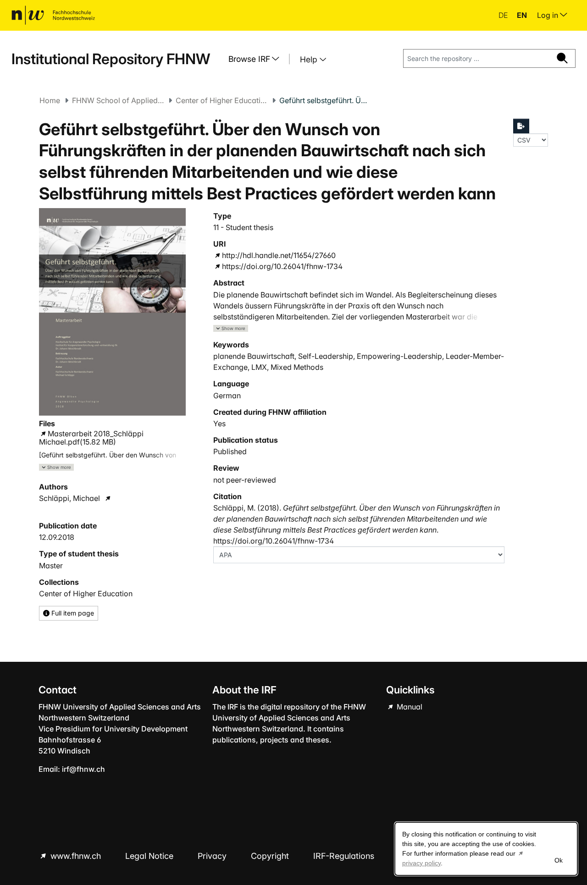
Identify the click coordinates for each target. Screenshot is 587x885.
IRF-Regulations (343, 856)
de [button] (503, 15)
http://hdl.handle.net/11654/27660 (279, 255)
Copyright (271, 856)
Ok (558, 860)
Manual (408, 706)
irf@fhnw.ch (83, 769)
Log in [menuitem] (548, 15)
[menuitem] (257, 59)
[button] (56, 467)
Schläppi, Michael (69, 498)
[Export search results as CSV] (521, 126)
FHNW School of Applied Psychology (118, 100)
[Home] (53, 15)
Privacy (213, 856)
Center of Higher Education (221, 100)
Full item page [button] (72, 613)
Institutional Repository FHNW (110, 59)
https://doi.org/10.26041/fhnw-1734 (282, 266)
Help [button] (310, 59)
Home (49, 100)
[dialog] (486, 849)
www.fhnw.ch (75, 856)
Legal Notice (150, 856)
